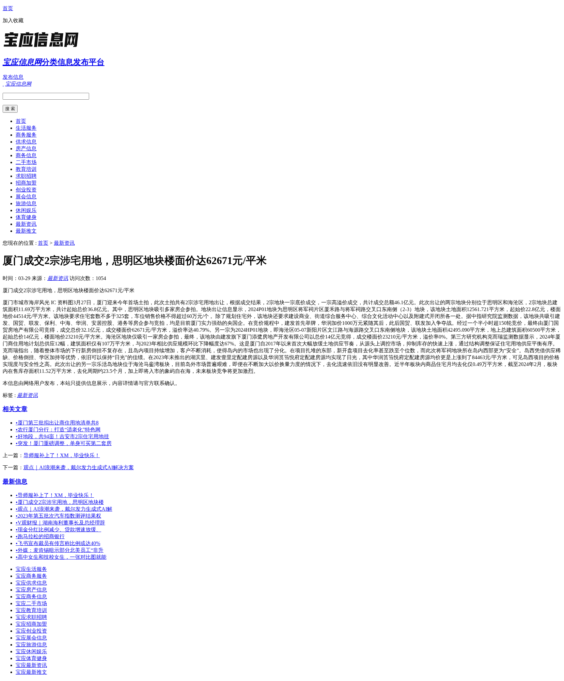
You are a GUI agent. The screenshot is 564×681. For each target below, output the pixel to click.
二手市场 (26, 162)
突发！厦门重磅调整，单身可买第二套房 (64, 443)
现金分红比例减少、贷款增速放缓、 (58, 529)
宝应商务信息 (31, 596)
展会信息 (26, 196)
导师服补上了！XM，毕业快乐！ (62, 455)
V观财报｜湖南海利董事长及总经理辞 (60, 522)
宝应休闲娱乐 (31, 651)
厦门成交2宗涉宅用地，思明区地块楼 (60, 502)
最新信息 (15, 481)
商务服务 (26, 135)
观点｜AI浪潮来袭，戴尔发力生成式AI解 (64, 509)
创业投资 (26, 189)
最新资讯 (26, 224)
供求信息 (26, 141)
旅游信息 (26, 203)
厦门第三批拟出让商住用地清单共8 (57, 422)
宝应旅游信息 (31, 644)
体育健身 (26, 217)
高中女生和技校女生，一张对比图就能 (61, 557)
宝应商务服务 (31, 576)
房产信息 (26, 148)
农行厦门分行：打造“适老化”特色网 (58, 429)
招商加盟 (26, 183)
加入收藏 (13, 20)
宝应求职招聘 (31, 617)
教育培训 (26, 169)
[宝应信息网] (43, 47)
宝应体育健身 (31, 658)
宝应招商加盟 (31, 624)
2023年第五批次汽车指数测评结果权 (58, 516)
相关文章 (15, 409)
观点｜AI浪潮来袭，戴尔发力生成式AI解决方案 (79, 467)
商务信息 (26, 155)
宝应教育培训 (31, 610)
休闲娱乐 (26, 210)
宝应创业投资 (31, 631)
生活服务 (26, 128)
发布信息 (13, 77)
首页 (8, 8)
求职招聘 (26, 176)
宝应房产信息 (31, 589)
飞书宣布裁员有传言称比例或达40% (58, 543)
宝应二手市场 (31, 603)
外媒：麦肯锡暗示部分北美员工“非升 (59, 550)
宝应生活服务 (31, 569)
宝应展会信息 (31, 637)
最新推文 (26, 231)
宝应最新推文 (31, 672)
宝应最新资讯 (31, 665)
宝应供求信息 (31, 583)
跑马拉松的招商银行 (40, 536)
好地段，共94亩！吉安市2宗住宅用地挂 (62, 436)
